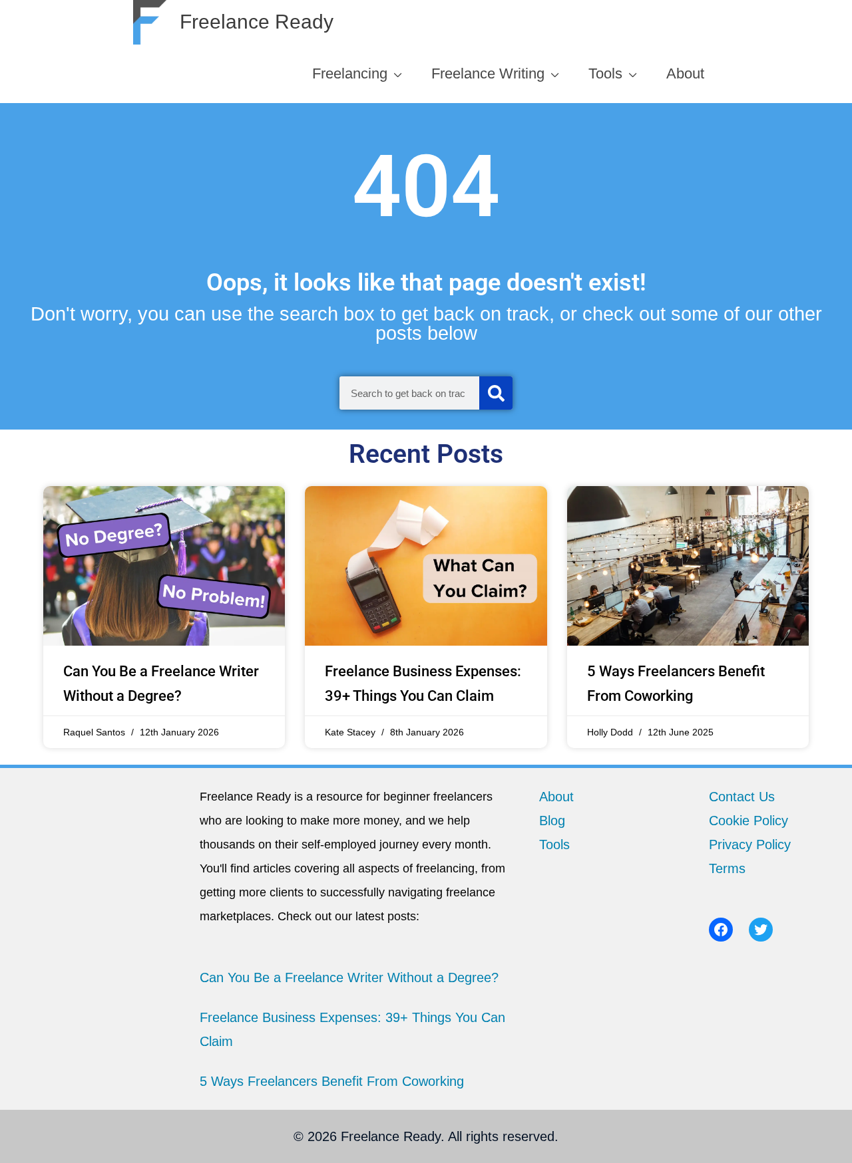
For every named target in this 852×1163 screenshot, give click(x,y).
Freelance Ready (256, 22)
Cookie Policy (748, 820)
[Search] (496, 393)
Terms (727, 868)
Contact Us (742, 796)
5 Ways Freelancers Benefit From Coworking (332, 1081)
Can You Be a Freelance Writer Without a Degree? (349, 977)
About (556, 796)
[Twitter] (761, 930)
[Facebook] (721, 930)
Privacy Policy (750, 844)
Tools (554, 844)
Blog (552, 820)
